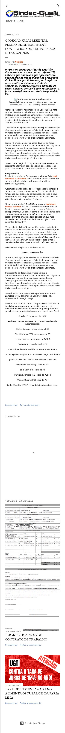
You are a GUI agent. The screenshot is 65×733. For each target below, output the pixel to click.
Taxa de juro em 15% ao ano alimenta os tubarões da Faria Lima (32, 693)
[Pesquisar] (58, 5)
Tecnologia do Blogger (35, 723)
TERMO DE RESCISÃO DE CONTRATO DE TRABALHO (26, 637)
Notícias (19, 62)
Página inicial (15, 21)
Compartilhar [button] (11, 405)
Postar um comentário (30, 645)
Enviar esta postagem (30, 405)
